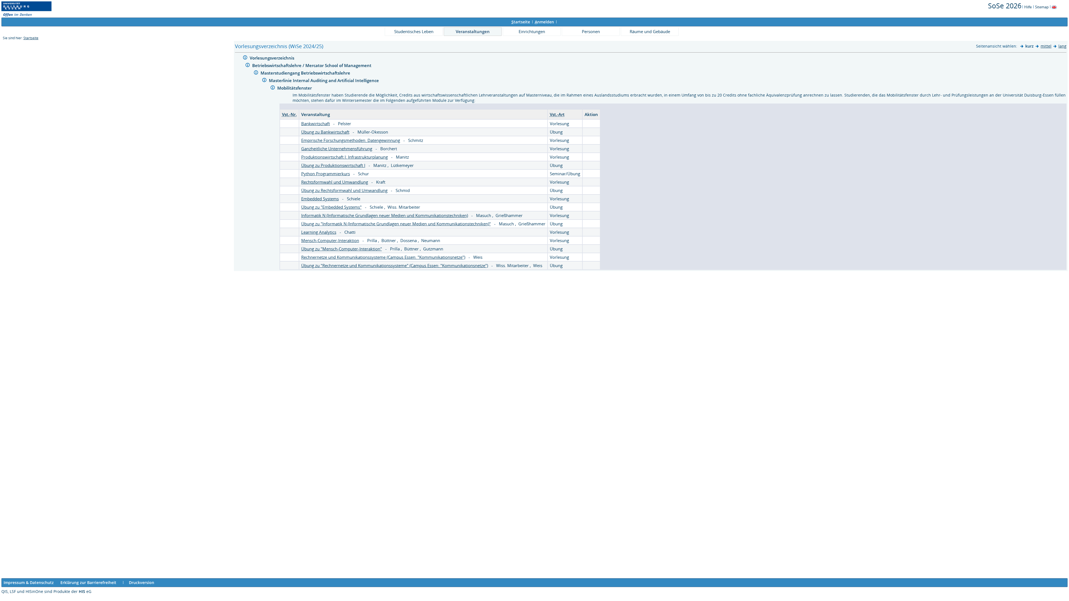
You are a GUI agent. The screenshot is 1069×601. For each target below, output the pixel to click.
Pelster (344, 123)
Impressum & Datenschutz (29, 582)
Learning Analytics (318, 232)
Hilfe (1028, 6)
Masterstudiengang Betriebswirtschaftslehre (306, 73)
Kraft (380, 182)
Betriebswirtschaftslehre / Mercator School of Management (312, 65)
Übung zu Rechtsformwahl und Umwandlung (344, 190)
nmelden (544, 21)
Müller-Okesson (372, 132)
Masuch (484, 215)
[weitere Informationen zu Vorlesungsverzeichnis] (245, 58)
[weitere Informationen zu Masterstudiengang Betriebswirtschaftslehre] (256, 73)
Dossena (409, 240)
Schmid (403, 190)
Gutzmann (433, 249)
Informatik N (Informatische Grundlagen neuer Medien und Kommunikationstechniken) (384, 215)
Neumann (430, 240)
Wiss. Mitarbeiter (404, 207)
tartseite (520, 21)
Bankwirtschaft (315, 123)
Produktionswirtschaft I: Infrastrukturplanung (344, 157)
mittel (1046, 46)
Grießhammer (509, 215)
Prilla (372, 240)
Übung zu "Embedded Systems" (331, 207)
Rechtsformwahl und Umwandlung (334, 182)
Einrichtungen (532, 31)
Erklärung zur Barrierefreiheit (88, 582)
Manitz (402, 157)
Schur (363, 173)
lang (1062, 46)
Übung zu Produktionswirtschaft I (333, 165)
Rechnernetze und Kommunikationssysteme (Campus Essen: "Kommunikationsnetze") (383, 257)
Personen (591, 31)
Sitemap (1042, 6)
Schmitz (415, 140)
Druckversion (141, 582)
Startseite (30, 38)
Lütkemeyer (402, 165)
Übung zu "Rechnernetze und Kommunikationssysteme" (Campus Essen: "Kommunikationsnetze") (394, 265)
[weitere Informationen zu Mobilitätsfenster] (272, 88)
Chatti (349, 232)
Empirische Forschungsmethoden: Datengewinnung (350, 140)
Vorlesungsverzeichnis (272, 58)
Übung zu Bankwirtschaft (325, 132)
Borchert (388, 148)
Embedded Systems (320, 198)
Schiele (353, 198)
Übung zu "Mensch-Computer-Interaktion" (341, 249)
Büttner (389, 240)
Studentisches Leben (413, 31)
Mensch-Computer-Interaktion (330, 240)
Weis (477, 257)
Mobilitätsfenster (295, 88)
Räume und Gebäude (650, 31)
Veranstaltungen (473, 31)
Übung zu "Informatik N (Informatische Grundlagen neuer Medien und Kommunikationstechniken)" (396, 223)
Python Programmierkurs (325, 173)
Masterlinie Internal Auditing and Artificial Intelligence (324, 80)
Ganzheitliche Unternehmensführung (336, 148)
